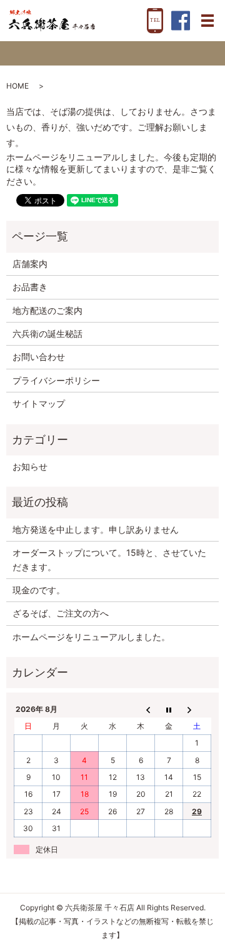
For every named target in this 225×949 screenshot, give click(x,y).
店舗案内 (30, 263)
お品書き (30, 286)
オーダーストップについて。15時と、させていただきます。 (109, 559)
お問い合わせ (38, 356)
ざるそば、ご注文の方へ (60, 613)
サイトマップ (38, 403)
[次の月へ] (197, 709)
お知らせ (30, 466)
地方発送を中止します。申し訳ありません (95, 529)
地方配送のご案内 (47, 310)
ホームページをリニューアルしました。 (91, 636)
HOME (17, 85)
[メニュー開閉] (207, 20)
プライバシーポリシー (56, 380)
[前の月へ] (141, 709)
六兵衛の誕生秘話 (47, 333)
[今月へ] (169, 709)
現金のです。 (38, 590)
